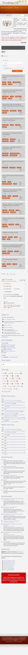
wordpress (5, 210)
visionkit (4, 112)
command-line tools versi (7, 183)
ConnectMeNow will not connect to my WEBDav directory (14, 419)
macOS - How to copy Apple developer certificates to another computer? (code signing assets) (13, 245)
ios (21, 383)
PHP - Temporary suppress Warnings (10, 259)
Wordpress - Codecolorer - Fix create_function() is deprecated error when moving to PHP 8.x (13, 204)
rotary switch (13, 167)
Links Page (5, 490)
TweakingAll (10, 2)
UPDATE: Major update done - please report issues (13, 417)
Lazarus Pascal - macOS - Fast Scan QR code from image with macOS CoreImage (13, 119)
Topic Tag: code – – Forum (11, 7)
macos (4, 82)
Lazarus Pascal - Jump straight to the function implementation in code (12, 147)
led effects (4, 376)
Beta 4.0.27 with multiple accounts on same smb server (14, 407)
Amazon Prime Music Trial (9, 566)
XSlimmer (5, 469)
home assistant (11, 386)
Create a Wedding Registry (9, 568)
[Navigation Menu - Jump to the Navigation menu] (25, 1)
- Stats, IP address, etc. (9, 351)
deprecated (13, 212)
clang (15, 183)
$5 (22, 321)
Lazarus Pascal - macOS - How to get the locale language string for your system (12, 90)
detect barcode (13, 110)
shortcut (12, 141)
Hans (5, 79)
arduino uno (4, 381)
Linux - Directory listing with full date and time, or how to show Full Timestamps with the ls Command (14, 411)
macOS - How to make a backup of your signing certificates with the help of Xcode (12, 190)
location (4, 84)
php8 (18, 210)
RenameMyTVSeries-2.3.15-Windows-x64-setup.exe (13, 514)
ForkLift (4, 459)
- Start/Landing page (9, 345)
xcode (9, 82)
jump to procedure (14, 155)
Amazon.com (20, 552)
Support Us (14, 582)
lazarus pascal (5, 96)
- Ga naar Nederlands (10, 357)
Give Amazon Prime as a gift (9, 564)
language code (18, 96)
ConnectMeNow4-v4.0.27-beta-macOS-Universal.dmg (13, 498)
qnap (16, 376)
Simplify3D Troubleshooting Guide (9, 466)
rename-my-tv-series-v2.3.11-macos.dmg (11, 521)
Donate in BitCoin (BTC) (8, 329)
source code (5, 226)
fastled (14, 389)
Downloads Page (6, 541)
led (10, 383)
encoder (19, 167)
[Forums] (2, 52)
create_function (5, 212)
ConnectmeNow (13, 381)
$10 (24, 321)
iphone (3, 386)
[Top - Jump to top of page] (19, 1)
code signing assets (6, 253)
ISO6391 (4, 98)
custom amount (10, 323)
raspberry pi (5, 167)
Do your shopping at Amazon (9, 319)
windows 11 (19, 386)
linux (11, 376)
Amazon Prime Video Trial (9, 567)
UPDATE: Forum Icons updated (9, 421)
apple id (16, 251)
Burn (4, 485)
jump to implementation (15, 153)
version (10, 84)
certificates (10, 251)
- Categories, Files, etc (9, 348)
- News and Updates (9, 346)
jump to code (5, 155)
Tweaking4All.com (16, 637)
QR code (4, 126)
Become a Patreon (7, 325)
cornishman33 (16, 294)
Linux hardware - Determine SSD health (11, 400)
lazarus (10, 378)
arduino (9, 373)
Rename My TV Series (6, 389)
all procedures (5, 141)
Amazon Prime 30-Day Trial (9, 563)
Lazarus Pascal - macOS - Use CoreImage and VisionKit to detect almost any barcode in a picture (13, 105)
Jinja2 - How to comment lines (9, 413)
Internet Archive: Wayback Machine (10, 475)
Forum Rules (22, 24)
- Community (7, 349)
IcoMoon (5, 480)
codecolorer (12, 210)
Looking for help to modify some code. (10, 232)
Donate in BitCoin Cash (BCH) (10, 332)
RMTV (16, 383)
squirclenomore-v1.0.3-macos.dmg (10, 507)
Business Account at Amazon (9, 562)
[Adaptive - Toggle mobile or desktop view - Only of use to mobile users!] (22, 1)
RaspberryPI (4, 383)
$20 (5, 323)
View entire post (21, 84)
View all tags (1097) (6, 391)
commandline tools (17, 82)
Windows (4, 224)
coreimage (18, 124)
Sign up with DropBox (8, 327)
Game (17, 224)
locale (10, 98)
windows (4, 378)
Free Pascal (11, 224)
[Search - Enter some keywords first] (25, 15)
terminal (16, 378)
